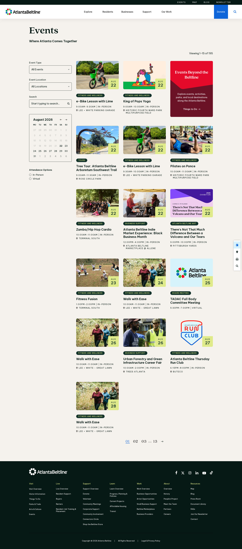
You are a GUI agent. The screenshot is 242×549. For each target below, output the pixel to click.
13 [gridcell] (50, 140)
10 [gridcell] (34, 140)
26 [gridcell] (45, 151)
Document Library (198, 504)
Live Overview (62, 489)
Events (32, 514)
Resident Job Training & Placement (66, 510)
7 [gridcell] (55, 135)
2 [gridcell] (66, 130)
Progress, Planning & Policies (118, 495)
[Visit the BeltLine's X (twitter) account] (182, 473)
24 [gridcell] (34, 151)
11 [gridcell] (40, 140)
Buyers (59, 499)
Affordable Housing (118, 506)
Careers (167, 514)
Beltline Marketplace (146, 509)
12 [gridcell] (45, 140)
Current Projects (117, 501)
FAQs (193, 509)
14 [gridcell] (55, 140)
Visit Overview (35, 489)
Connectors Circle (91, 519)
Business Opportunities (147, 494)
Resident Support (63, 494)
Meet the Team (170, 504)
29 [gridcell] (45, 130)
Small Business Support (147, 504)
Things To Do (34, 499)
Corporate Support (91, 509)
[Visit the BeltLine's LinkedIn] (196, 473)
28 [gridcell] (40, 130)
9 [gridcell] (66, 135)
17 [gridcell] (35, 145)
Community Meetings (92, 504)
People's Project (171, 499)
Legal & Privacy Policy (150, 541)
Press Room (196, 499)
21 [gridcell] (55, 145)
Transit (113, 511)
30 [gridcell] (50, 130)
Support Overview (90, 489)
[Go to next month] (66, 119)
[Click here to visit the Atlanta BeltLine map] (237, 251)
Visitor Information (37, 494)
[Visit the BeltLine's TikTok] (211, 473)
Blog (192, 494)
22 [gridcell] (61, 145)
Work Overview (143, 489)
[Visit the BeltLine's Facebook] (176, 473)
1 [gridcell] (39, 156)
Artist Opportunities (145, 499)
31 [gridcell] (55, 130)
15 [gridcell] (61, 140)
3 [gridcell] (34, 135)
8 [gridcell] (61, 135)
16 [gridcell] (66, 140)
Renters (59, 504)
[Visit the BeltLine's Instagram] (189, 473)
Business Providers (145, 514)
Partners (167, 509)
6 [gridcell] (50, 135)
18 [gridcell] (40, 145)
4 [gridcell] (40, 135)
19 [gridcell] (45, 145)
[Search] (235, 12)
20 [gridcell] (50, 145)
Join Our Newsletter (199, 514)
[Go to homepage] (23, 12)
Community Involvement (93, 514)
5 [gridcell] (45, 135)
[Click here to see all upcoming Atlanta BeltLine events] (237, 244)
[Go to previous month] (60, 119)
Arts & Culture (35, 509)
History (167, 494)
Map (192, 489)
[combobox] (50, 69)
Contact (194, 519)
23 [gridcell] (66, 145)
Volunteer (87, 499)
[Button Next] (162, 441)
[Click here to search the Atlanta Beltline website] (237, 265)
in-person (38, 175)
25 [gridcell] (40, 151)
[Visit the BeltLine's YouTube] (204, 473)
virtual (36, 179)
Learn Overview (116, 489)
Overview (168, 489)
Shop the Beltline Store (93, 524)
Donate (86, 494)
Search (33, 96)
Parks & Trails (35, 504)
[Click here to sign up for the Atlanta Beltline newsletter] (237, 258)
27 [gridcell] (34, 130)
